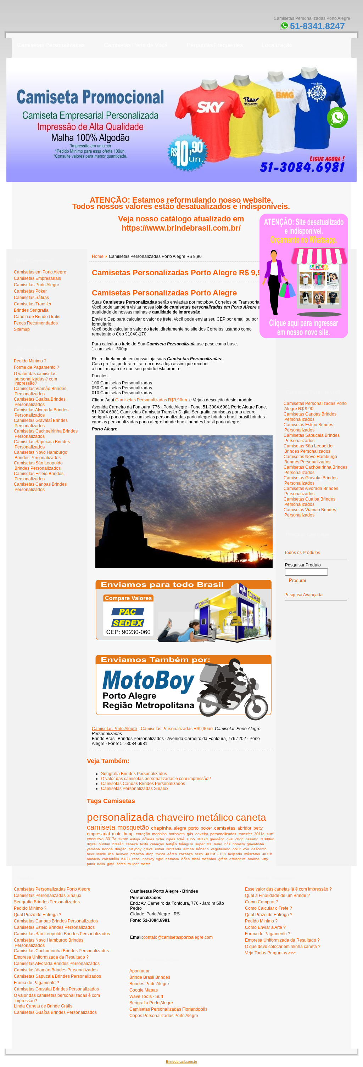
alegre (180, 828)
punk (91, 864)
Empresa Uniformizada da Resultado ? (51, 957)
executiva (95, 839)
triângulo (186, 844)
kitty (265, 859)
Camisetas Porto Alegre (114, 728)
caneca (132, 844)
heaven (122, 854)
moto (117, 833)
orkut (237, 849)
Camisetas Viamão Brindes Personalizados (40, 391)
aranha (253, 859)
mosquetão (133, 827)
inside (101, 854)
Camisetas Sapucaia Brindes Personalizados (42, 444)
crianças (157, 844)
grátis (222, 859)
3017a (111, 839)
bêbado (202, 849)
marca (146, 864)
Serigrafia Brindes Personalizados (134, 773)
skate (123, 839)
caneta (251, 817)
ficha (160, 839)
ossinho (252, 839)
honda (107, 849)
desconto (259, 849)
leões (185, 859)
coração (143, 834)
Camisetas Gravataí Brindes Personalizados (41, 423)
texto (144, 844)
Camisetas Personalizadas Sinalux (134, 788)
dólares (148, 839)
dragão (121, 849)
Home (98, 256)
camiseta (101, 827)
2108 (221, 854)
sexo (199, 854)
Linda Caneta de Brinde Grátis (43, 1006)
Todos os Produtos (302, 552)
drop (149, 854)
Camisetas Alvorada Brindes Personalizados (41, 412)
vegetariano (220, 849)
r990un (104, 844)
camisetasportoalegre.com (40, 1039)
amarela (93, 859)
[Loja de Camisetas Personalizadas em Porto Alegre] (184, 570)
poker (206, 828)
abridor (244, 828)
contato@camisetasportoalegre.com (178, 937)
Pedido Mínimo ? (30, 361)
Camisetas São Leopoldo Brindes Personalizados (38, 466)
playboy (135, 849)
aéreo (172, 854)
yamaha (93, 849)
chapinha (161, 828)
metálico (215, 817)
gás (190, 834)
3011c (259, 834)
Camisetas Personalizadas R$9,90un (151, 399)
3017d (202, 839)
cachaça (186, 854)
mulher (133, 864)
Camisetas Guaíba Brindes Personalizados (40, 402)
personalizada (120, 817)
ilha (111, 854)
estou (159, 849)
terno (218, 844)
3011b (267, 854)
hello (101, 864)
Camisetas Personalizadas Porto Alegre (164, 292)
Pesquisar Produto (303, 565)
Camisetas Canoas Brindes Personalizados (40, 487)
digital (91, 844)
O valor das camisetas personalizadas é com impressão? (35, 378)
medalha (159, 834)
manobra (209, 859)
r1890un (267, 839)
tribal (196, 859)
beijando (235, 854)
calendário (110, 859)
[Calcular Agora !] (183, 645)
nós (227, 844)
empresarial (98, 833)
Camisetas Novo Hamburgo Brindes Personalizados (40, 455)
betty (258, 828)
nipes (170, 839)
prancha (137, 854)
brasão (118, 844)
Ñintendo (173, 849)
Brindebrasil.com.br (181, 1061)
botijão (171, 844)
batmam (172, 859)
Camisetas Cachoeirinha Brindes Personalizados (61, 950)
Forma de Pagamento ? (36, 367)
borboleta (177, 834)
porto (193, 828)
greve (148, 849)
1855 (190, 839)
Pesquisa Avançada (303, 594)
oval (230, 839)
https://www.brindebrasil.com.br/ (181, 228)
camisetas (224, 828)
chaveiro (175, 817)
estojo (135, 839)
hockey (148, 859)
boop (129, 833)
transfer (245, 834)
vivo (246, 849)
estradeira (237, 859)
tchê (180, 839)
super (200, 844)
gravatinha (255, 844)
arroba (188, 849)
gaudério (217, 839)
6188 (125, 859)
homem (239, 844)
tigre (159, 859)
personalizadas (223, 834)
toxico (160, 854)
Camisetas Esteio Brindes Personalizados (38, 476)
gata (111, 864)
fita (209, 844)
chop (239, 839)
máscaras (252, 854)
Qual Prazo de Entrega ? (37, 914)
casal (136, 859)
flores (121, 864)
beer (90, 854)
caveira (201, 834)
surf (270, 834)
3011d (210, 854)
